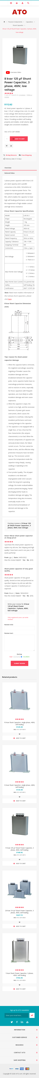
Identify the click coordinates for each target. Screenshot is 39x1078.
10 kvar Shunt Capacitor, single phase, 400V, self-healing (19, 723)
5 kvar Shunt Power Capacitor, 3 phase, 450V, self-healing (19, 974)
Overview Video (15, 72)
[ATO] (4, 22)
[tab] (19, 167)
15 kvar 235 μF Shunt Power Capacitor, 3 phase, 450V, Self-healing (19, 849)
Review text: (8, 633)
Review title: (8, 625)
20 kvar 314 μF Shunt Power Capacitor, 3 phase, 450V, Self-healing (19, 912)
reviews (22, 95)
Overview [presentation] (8, 168)
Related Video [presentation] (10, 173)
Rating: (19, 654)
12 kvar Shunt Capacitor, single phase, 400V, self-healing (19, 786)
